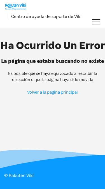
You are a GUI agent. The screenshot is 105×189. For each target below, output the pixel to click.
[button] (96, 22)
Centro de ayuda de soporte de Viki (46, 16)
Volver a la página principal (52, 92)
